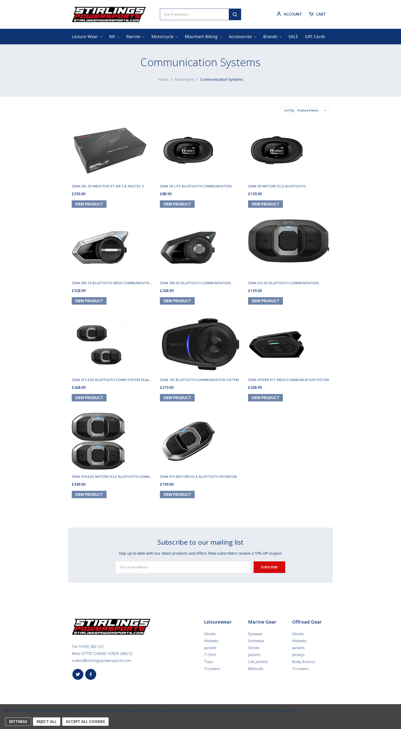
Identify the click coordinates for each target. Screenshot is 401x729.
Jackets (210, 647)
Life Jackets (258, 661)
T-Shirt (210, 654)
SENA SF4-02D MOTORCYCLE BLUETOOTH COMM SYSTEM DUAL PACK (110, 476)
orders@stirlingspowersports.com (101, 660)
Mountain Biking (202, 36)
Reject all (47, 721)
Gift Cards (315, 36)
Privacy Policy (288, 710)
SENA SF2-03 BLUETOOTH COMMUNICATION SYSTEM (283, 283)
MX (112, 36)
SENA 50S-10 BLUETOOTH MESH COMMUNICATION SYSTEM (112, 283)
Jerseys (298, 654)
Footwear (256, 640)
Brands (270, 36)
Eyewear (255, 633)
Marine (133, 36)
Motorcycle (163, 36)
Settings (18, 721)
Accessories (241, 36)
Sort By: (289, 110)
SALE (293, 36)
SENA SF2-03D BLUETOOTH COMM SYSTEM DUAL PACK (111, 380)
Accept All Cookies (85, 721)
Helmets (211, 640)
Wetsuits (255, 668)
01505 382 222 (91, 646)
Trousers (212, 668)
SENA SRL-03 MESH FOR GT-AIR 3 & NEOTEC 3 (108, 186)
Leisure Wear (85, 36)
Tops (208, 661)
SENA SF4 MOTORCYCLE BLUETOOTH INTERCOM (198, 476)
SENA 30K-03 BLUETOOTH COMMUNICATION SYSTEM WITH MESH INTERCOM (195, 283)
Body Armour (303, 661)
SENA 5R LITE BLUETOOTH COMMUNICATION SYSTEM (195, 186)
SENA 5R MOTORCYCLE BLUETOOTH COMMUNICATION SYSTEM (276, 186)
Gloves (210, 633)
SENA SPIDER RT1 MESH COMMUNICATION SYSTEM (288, 380)
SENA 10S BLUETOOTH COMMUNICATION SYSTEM (199, 380)
